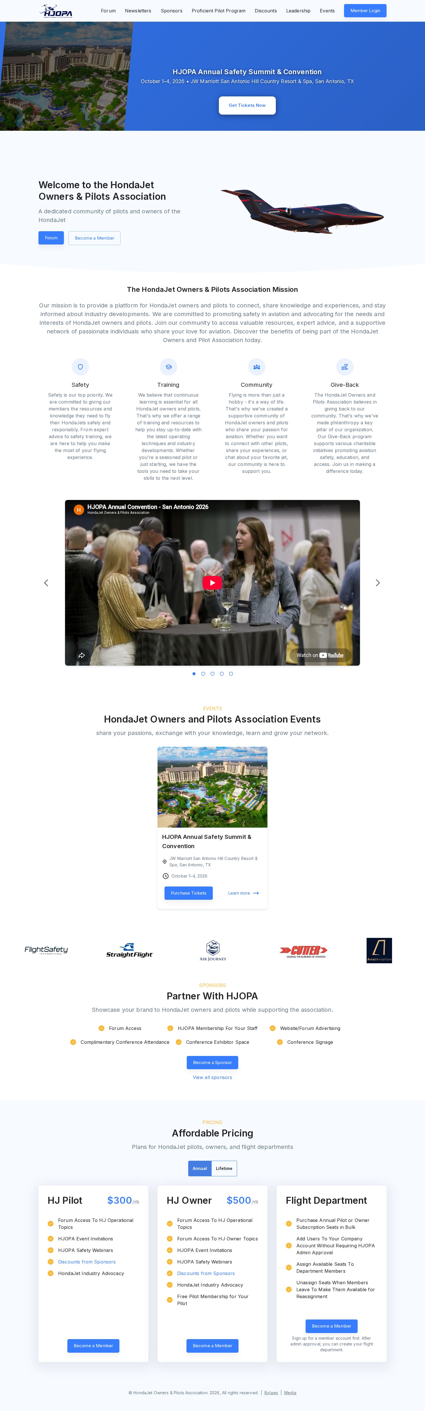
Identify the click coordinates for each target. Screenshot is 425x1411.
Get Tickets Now (247, 105)
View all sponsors (212, 1077)
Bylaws (271, 1392)
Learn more (239, 893)
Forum (51, 237)
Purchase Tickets (188, 893)
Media (290, 1392)
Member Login (365, 10)
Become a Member (94, 238)
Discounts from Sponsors (87, 1262)
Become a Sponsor (212, 1062)
